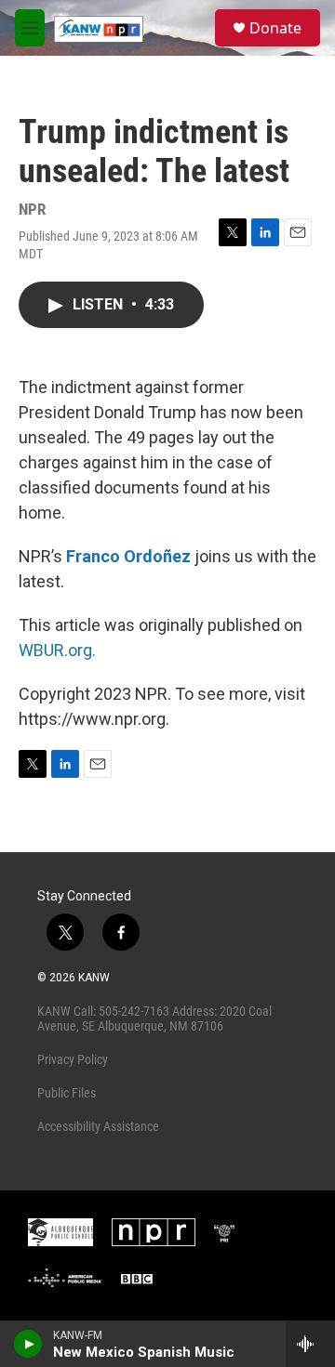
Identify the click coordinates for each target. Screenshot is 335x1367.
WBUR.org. (57, 650)
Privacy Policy (72, 1059)
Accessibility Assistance (98, 1126)
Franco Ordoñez (128, 556)
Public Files (66, 1092)
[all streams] (310, 1344)
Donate (275, 28)
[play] (28, 1343)
